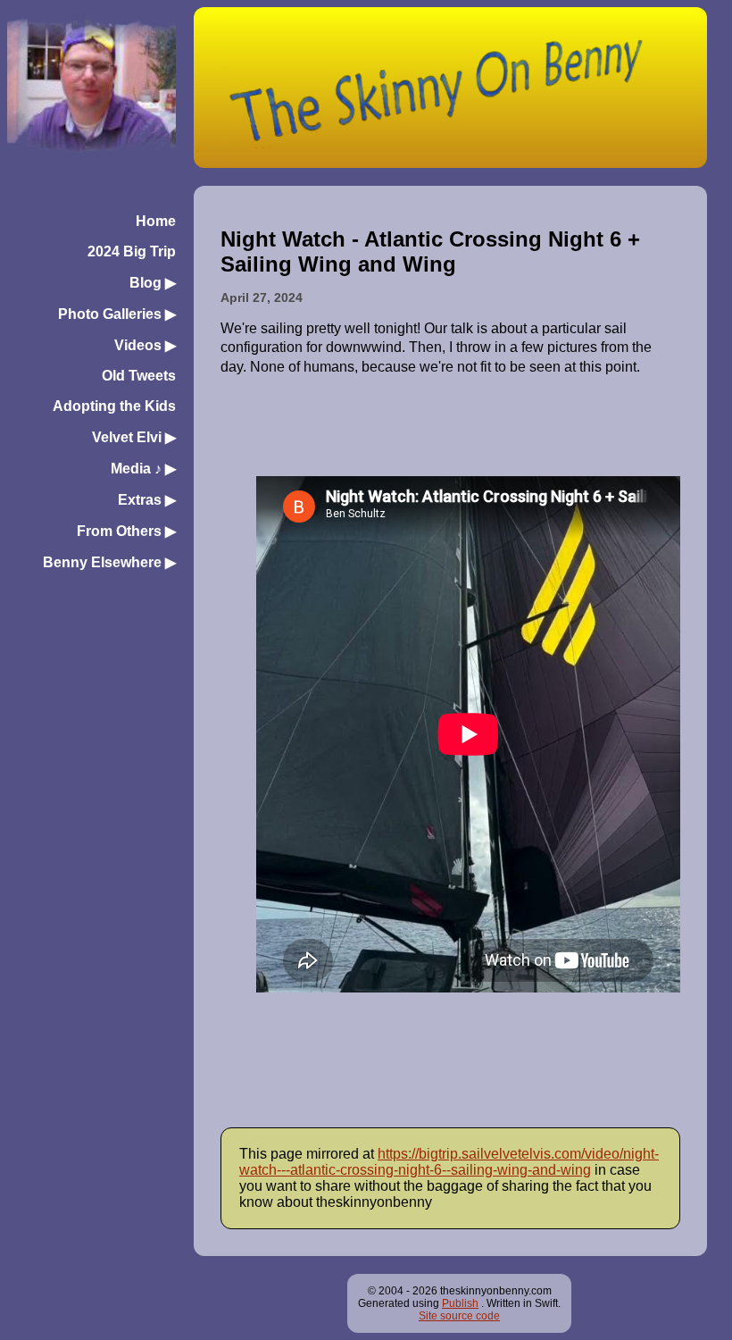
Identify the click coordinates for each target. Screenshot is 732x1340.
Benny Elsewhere (109, 562)
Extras (147, 499)
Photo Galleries (117, 314)
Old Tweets (139, 375)
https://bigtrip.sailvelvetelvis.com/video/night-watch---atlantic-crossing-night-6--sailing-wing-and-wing (449, 1161)
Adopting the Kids (114, 406)
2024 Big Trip (131, 251)
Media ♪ (143, 468)
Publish (460, 1303)
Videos (145, 345)
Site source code (459, 1316)
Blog (152, 282)
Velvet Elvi (134, 437)
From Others (126, 531)
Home (156, 221)
